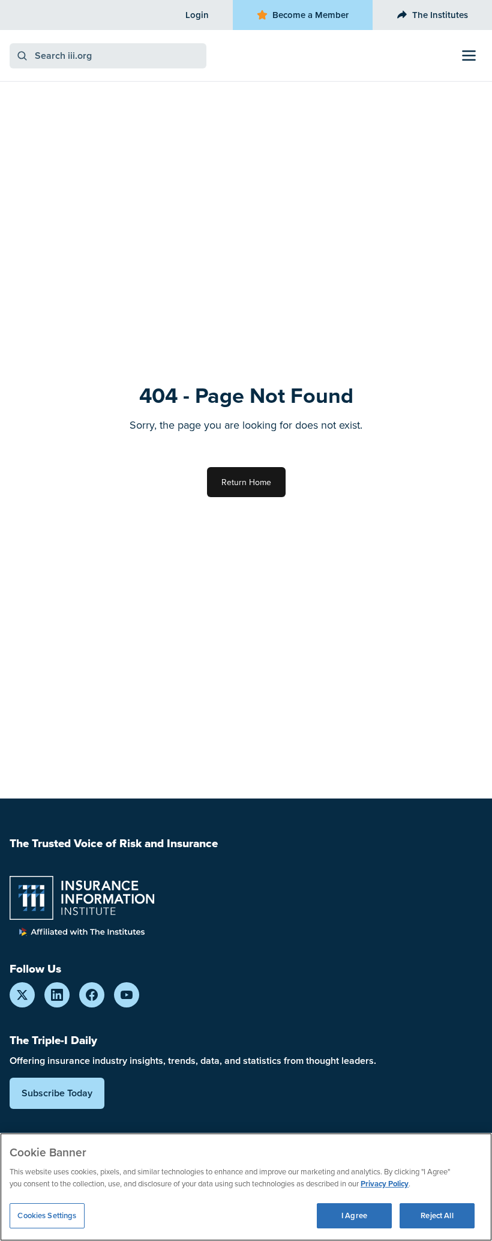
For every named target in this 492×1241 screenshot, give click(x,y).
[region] (246, 1187)
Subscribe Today (57, 1093)
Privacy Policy (385, 1183)
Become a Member (310, 14)
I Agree (354, 1215)
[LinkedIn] (57, 994)
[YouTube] (126, 994)
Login (197, 14)
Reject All (437, 1215)
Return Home (246, 482)
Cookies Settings (46, 1215)
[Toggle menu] (468, 55)
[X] (22, 994)
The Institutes (440, 14)
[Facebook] (91, 994)
